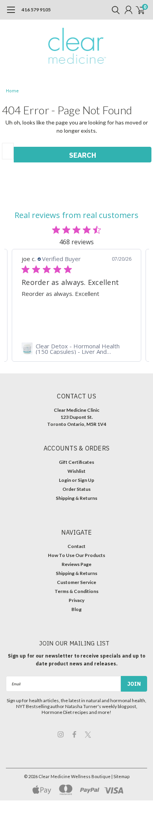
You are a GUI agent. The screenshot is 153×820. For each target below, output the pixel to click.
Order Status (76, 489)
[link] (76, 348)
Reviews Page (76, 564)
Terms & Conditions (76, 591)
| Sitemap (120, 776)
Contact (76, 546)
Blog (76, 609)
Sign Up (86, 480)
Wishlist (76, 471)
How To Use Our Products (76, 555)
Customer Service (76, 582)
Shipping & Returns (76, 498)
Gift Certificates (76, 462)
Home (12, 91)
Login (65, 480)
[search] (114, 10)
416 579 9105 (36, 10)
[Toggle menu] (11, 13)
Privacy (76, 600)
